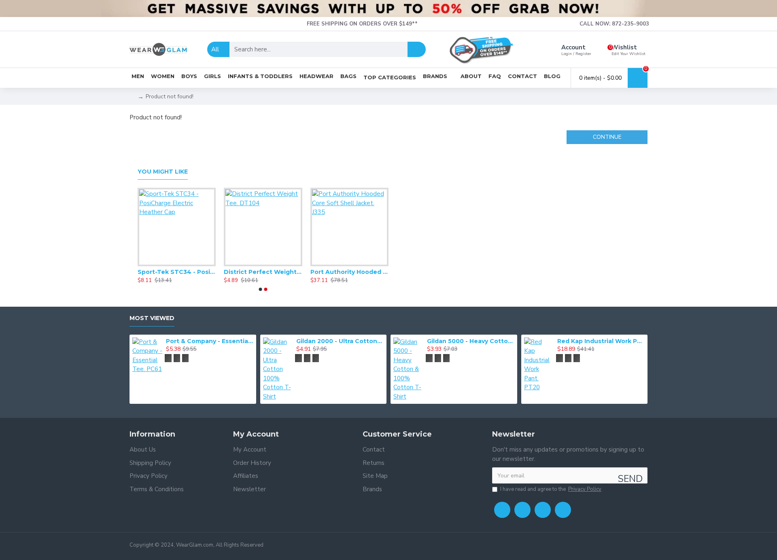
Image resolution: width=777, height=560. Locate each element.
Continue (607, 137)
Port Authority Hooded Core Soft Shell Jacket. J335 (349, 272)
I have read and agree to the (550, 489)
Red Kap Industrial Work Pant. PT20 (601, 341)
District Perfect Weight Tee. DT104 (263, 272)
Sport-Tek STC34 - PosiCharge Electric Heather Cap (177, 272)
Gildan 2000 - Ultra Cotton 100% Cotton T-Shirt (340, 341)
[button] (260, 289)
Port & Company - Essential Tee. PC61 (209, 341)
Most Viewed (152, 318)
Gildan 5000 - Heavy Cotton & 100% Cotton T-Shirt (470, 341)
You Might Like (163, 171)
